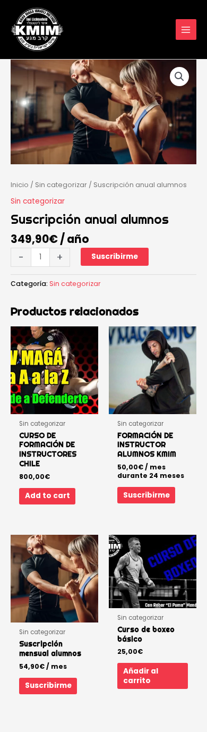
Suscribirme (114, 256)
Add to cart (47, 496)
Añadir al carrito (140, 676)
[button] (179, 76)
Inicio (20, 184)
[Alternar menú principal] (186, 29)
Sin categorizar (61, 184)
